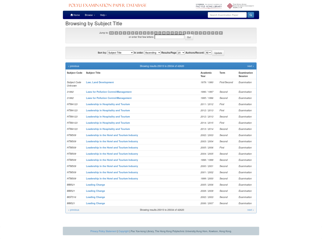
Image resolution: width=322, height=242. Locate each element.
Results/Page (168, 52)
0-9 (111, 33)
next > (250, 66)
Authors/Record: (194, 52)
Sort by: (102, 52)
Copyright (124, 231)
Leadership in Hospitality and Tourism (108, 104)
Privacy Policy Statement (103, 231)
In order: (139, 52)
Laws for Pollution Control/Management (109, 91)
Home (76, 15)
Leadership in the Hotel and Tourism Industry (112, 135)
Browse (89, 15)
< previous (73, 66)
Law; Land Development (100, 82)
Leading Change (95, 184)
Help (102, 15)
